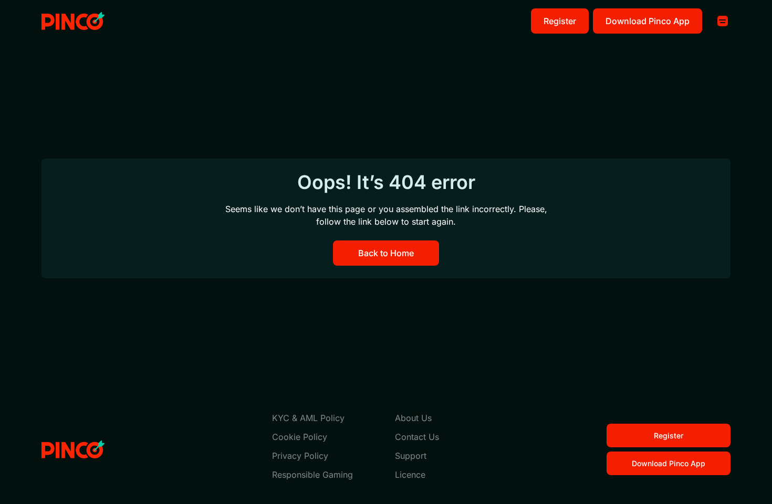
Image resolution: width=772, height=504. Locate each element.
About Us (413, 418)
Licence (410, 474)
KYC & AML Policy (308, 418)
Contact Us (417, 437)
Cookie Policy (299, 437)
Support (410, 455)
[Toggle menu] (723, 21)
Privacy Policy (300, 455)
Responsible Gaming (312, 474)
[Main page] (73, 21)
